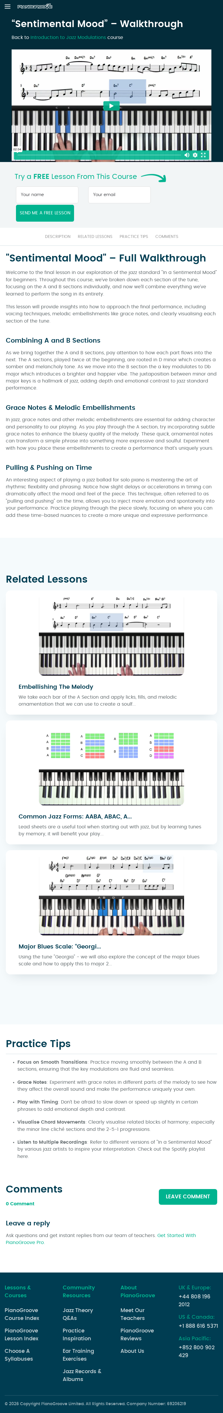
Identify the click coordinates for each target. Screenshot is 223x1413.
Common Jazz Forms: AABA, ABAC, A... (75, 817)
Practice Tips (134, 237)
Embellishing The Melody (56, 687)
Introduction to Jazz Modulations (68, 37)
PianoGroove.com (35, 6)
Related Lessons (95, 237)
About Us (132, 1351)
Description (58, 237)
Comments (166, 237)
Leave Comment (188, 1197)
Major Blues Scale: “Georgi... (60, 947)
